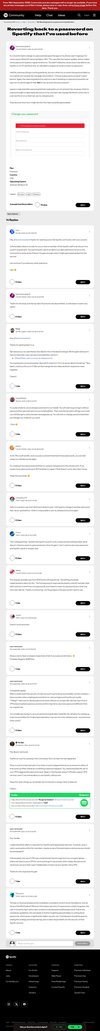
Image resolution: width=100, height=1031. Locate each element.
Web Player (56, 976)
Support (55, 970)
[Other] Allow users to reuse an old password (33, 358)
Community (16, 15)
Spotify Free (79, 992)
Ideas (61, 15)
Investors (33, 987)
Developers (34, 976)
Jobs (8, 976)
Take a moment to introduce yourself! (49, 806)
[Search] (79, 15)
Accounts (31, 22)
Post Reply (82, 943)
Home (17, 22)
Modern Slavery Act (12, 1026)
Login (28, 194)
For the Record (12, 981)
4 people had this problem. (21, 204)
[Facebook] (24, 1004)
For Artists (33, 970)
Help (38, 15)
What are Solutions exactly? (64, 799)
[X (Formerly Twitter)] (17, 1004)
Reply (82, 205)
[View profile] (12, 47)
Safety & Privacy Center (18, 1022)
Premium (36, 194)
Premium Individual (82, 970)
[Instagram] (9, 1004)
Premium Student (81, 987)
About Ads (53, 1022)
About (8, 970)
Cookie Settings (42, 1022)
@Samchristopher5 (22, 239)
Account (21, 194)
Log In (86, 15)
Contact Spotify (58, 987)
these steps (79, 5)
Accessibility (62, 1022)
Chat (49, 15)
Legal (7, 1022)
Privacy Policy (31, 1022)
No (60, 1027)
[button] (89, 48)
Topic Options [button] (12, 214)
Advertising (34, 981)
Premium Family (81, 981)
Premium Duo (80, 976)
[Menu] (94, 15)
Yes (72, 1027)
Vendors (32, 992)
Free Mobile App (58, 981)
